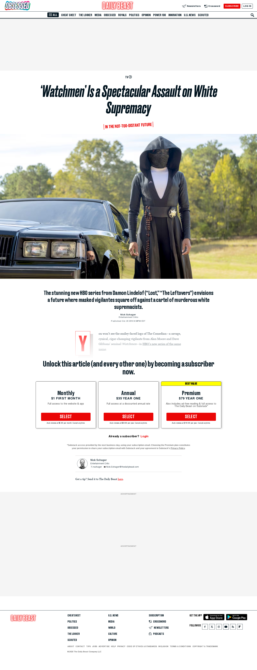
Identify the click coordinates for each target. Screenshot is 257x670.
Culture (112, 634)
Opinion (146, 15)
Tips (88, 646)
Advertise (104, 646)
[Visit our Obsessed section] (28, 6)
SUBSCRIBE (232, 6)
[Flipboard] (239, 627)
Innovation (174, 15)
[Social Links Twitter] (212, 627)
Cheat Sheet (68, 15)
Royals (122, 15)
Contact (80, 646)
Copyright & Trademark (205, 646)
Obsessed (110, 15)
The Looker (85, 15)
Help (113, 646)
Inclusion (163, 646)
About (70, 646)
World (111, 627)
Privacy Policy (178, 448)
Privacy (121, 646)
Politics (134, 15)
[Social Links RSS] (233, 627)
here (120, 479)
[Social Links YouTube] (226, 627)
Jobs (94, 646)
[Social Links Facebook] (205, 627)
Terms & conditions (180, 646)
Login (144, 436)
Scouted (203, 15)
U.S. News (189, 15)
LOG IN (247, 6)
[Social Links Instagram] (219, 627)
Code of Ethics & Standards (142, 646)
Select (66, 417)
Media (98, 15)
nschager (97, 467)
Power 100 (159, 15)
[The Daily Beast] (117, 6)
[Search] (252, 15)
